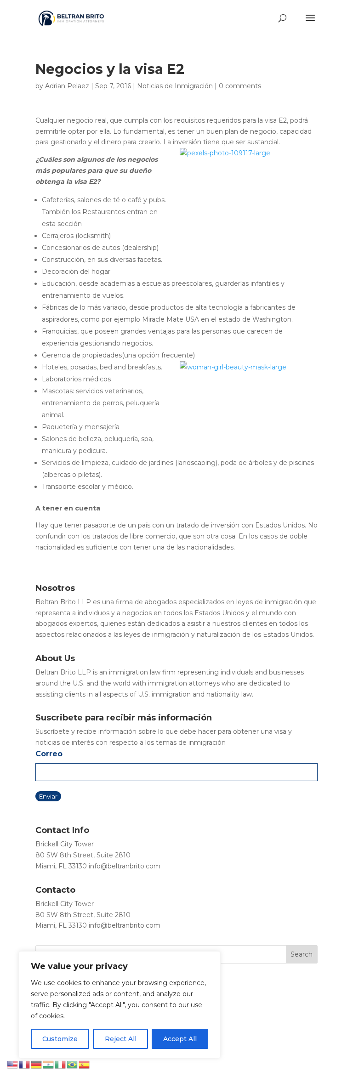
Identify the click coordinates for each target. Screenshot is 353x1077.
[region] (119, 1005)
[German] (37, 1064)
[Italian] (61, 1064)
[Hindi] (49, 1064)
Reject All (121, 1039)
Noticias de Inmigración (175, 86)
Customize (60, 1039)
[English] (13, 1064)
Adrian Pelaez (67, 86)
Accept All (180, 1039)
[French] (25, 1064)
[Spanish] (85, 1064)
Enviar (48, 796)
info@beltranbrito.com (124, 866)
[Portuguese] (73, 1064)
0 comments (240, 86)
